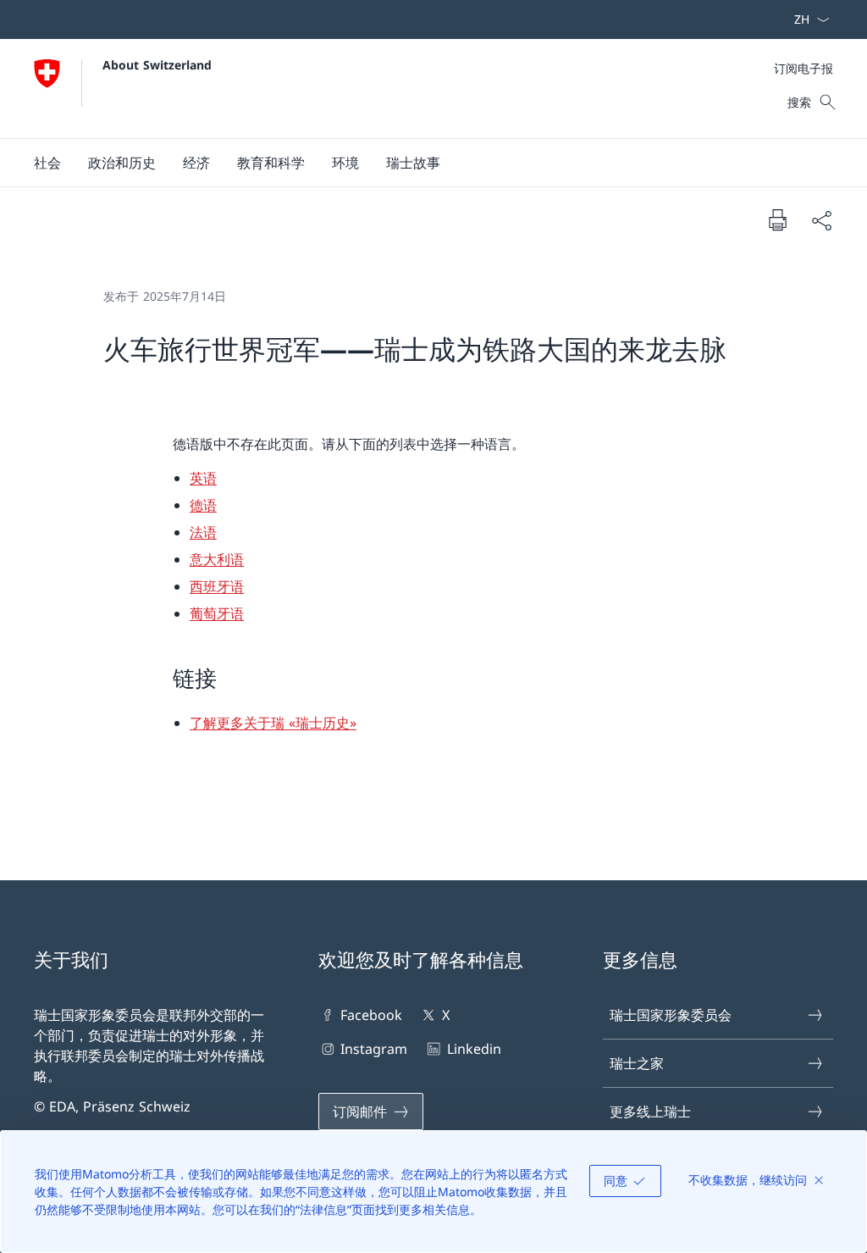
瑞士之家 (637, 1063)
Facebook (371, 1015)
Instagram (373, 1049)
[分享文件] (821, 220)
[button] (47, 162)
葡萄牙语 (217, 613)
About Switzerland (157, 65)
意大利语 (217, 559)
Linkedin (473, 1049)
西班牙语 (217, 586)
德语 (203, 505)
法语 (203, 532)
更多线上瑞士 (650, 1111)
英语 (203, 477)
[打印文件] (777, 219)
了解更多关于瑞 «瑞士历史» (273, 722)
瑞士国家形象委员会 (671, 1015)
